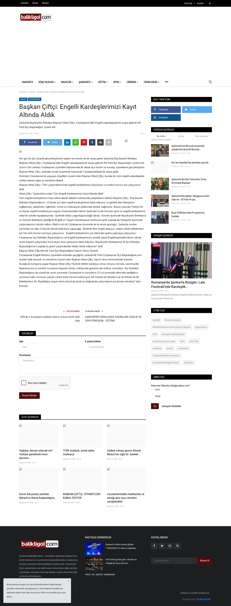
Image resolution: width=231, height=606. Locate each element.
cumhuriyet (183, 348)
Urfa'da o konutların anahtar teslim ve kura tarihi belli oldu (50, 318)
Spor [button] (116, 82)
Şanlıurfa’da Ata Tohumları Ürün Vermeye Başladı (188, 181)
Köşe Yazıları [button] (46, 82)
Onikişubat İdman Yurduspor (166, 355)
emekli (169, 348)
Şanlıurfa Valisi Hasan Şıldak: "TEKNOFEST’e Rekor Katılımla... (122, 546)
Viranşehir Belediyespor (173, 334)
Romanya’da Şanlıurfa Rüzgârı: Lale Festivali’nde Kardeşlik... (178, 284)
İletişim (45, 3)
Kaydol (200, 3)
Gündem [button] (131, 82)
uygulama (188, 362)
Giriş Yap (188, 3)
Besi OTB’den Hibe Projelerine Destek (188, 214)
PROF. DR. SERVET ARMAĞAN (100, 574)
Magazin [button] (66, 82)
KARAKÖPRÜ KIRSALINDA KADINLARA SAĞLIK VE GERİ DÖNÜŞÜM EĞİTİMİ (113, 318)
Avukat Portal (203, 599)
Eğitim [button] (102, 82)
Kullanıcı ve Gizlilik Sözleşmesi (194, 593)
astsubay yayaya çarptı (164, 341)
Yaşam (32, 92)
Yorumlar (27, 333)
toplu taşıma (201, 327)
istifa (182, 341)
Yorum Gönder (29, 395)
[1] (210, 3)
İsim (21, 341)
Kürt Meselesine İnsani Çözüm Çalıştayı (171, 327)
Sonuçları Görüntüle (171, 406)
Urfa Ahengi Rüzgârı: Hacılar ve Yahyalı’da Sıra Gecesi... (121, 561)
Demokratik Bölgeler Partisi (166, 362)
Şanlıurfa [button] (85, 82)
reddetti (156, 320)
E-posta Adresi (93, 341)
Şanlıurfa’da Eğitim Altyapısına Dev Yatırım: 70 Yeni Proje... (190, 198)
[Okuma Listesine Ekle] (109, 142)
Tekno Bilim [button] (150, 82)
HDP (155, 334)
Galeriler (25, 3)
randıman (157, 348)
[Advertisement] (115, 52)
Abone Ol (204, 560)
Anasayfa (27, 82)
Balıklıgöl (35, 99)
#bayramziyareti (172, 320)
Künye (35, 3)
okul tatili (193, 341)
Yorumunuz (25, 355)
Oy (155, 406)
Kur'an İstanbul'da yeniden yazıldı (190, 162)
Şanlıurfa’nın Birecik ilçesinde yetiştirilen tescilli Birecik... (187, 148)
